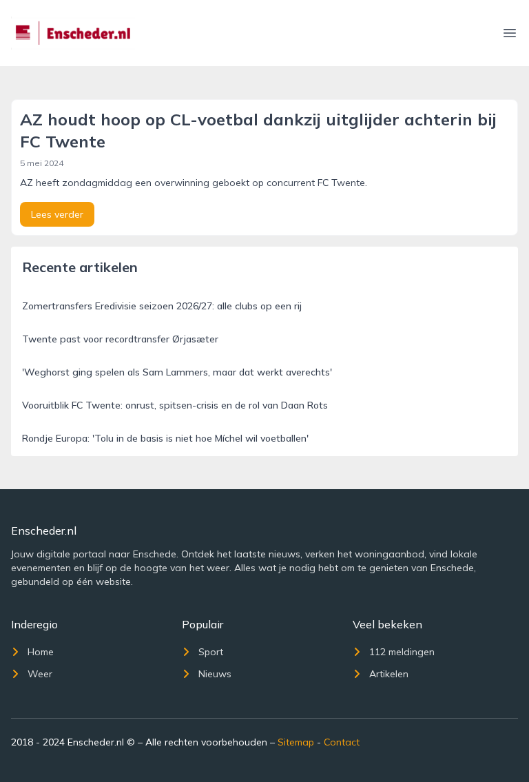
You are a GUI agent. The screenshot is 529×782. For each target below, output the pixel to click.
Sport (210, 652)
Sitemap (296, 742)
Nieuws (214, 674)
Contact (342, 742)
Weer (40, 674)
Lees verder (57, 214)
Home (41, 652)
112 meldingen (402, 652)
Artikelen (388, 674)
